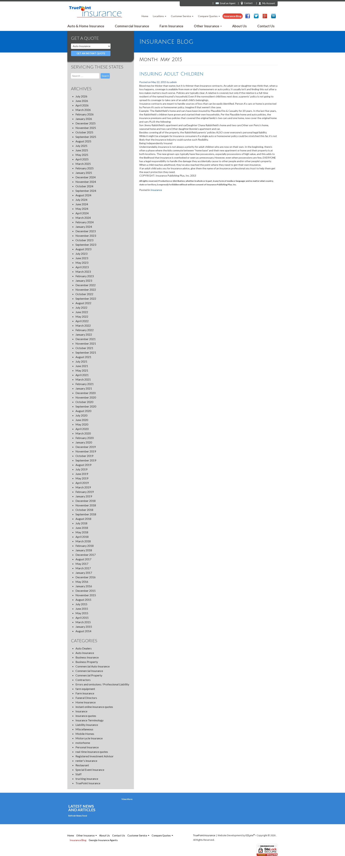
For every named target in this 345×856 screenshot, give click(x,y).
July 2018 (81, 523)
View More (126, 799)
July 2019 (81, 469)
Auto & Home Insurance (85, 26)
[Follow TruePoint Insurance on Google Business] (265, 16)
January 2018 (83, 550)
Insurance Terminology (89, 720)
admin (173, 82)
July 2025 (81, 145)
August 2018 (83, 518)
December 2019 (85, 446)
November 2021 (85, 343)
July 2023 (81, 253)
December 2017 (85, 554)
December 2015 (85, 590)
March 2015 (83, 622)
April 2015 (82, 617)
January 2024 (83, 226)
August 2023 (83, 249)
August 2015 (83, 599)
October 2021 (84, 348)
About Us (239, 26)
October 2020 (84, 402)
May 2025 (81, 154)
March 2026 (83, 109)
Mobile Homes (84, 733)
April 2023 (82, 267)
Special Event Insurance (89, 769)
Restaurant (82, 765)
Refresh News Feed (77, 815)
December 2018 (85, 500)
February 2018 (84, 545)
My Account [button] (268, 3)
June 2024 (81, 204)
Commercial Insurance (132, 26)
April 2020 (82, 429)
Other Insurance (207, 26)
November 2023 (85, 235)
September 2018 (85, 514)
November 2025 (85, 127)
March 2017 (83, 568)
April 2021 (82, 375)
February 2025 (84, 168)
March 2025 (83, 163)
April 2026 (82, 105)
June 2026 (81, 100)
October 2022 (84, 294)
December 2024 (85, 177)
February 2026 (84, 114)
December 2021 (85, 339)
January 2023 (83, 280)
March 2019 (83, 487)
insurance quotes (85, 715)
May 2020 (81, 424)
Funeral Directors (86, 697)
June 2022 (81, 312)
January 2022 (83, 334)
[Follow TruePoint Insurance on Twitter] (256, 16)
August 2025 (83, 141)
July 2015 (81, 604)
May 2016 (81, 581)
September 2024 (85, 190)
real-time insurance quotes (91, 751)
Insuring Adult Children (171, 74)
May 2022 (81, 316)
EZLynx (249, 835)
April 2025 (82, 159)
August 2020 (83, 411)
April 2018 (82, 536)
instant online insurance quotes (94, 706)
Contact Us (266, 26)
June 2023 (81, 258)
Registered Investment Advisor (94, 756)
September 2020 (85, 406)
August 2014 (83, 631)
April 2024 (82, 213)
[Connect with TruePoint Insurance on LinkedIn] (273, 16)
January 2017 (83, 572)
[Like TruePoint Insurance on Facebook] (247, 16)
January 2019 (83, 496)
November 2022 (85, 289)
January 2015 (83, 626)
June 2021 (81, 366)
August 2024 (83, 195)
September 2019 (85, 460)
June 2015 (81, 608)
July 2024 (81, 199)
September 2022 (85, 298)
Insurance (81, 711)
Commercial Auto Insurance (92, 666)
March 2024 (83, 217)
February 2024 (84, 222)
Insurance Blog (232, 16)
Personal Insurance (87, 747)
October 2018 (84, 509)
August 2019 (83, 464)
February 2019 (84, 491)
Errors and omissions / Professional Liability (102, 684)
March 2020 (83, 433)
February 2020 (84, 438)
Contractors (83, 679)
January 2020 (83, 442)
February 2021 (84, 384)
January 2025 (83, 172)
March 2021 (83, 379)
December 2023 (85, 231)
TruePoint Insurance (87, 783)
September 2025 (85, 136)
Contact (248, 3)
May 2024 (81, 208)
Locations (158, 16)
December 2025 (85, 123)
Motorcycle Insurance (89, 738)
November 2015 (85, 595)
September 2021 (85, 352)
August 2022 (83, 303)
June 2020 (81, 420)
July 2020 (81, 415)
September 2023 (85, 244)
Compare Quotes (208, 16)
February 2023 (84, 276)
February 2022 (84, 330)
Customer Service (181, 16)
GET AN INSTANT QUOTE (91, 53)
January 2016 (83, 586)
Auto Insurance (84, 652)
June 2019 (81, 473)
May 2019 (81, 478)
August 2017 (83, 559)
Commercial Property (88, 675)
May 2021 (81, 370)
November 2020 (85, 397)
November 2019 (85, 451)
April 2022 (82, 321)
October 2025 (84, 132)
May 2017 (81, 563)
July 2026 (81, 96)
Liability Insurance (86, 724)
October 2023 (84, 240)
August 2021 (83, 357)
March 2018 (83, 541)
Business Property (86, 661)
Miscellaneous (84, 729)
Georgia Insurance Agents (103, 840)
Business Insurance (87, 657)
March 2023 (83, 271)
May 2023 (81, 262)
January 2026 (83, 118)
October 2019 (84, 455)
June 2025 (81, 150)
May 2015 (81, 613)
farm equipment (85, 688)
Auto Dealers (83, 648)
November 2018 (85, 505)
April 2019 (82, 482)
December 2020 (85, 393)
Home (145, 16)
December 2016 (85, 577)
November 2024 (85, 181)
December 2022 (85, 285)
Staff (78, 774)
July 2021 (81, 361)
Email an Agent (227, 3)
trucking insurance (86, 778)
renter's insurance (86, 760)
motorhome (82, 742)
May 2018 (81, 532)
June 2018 (81, 527)
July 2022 (81, 307)
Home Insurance (85, 702)
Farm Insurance (171, 26)
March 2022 (83, 325)
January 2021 (83, 388)
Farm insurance (84, 693)
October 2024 (84, 186)
